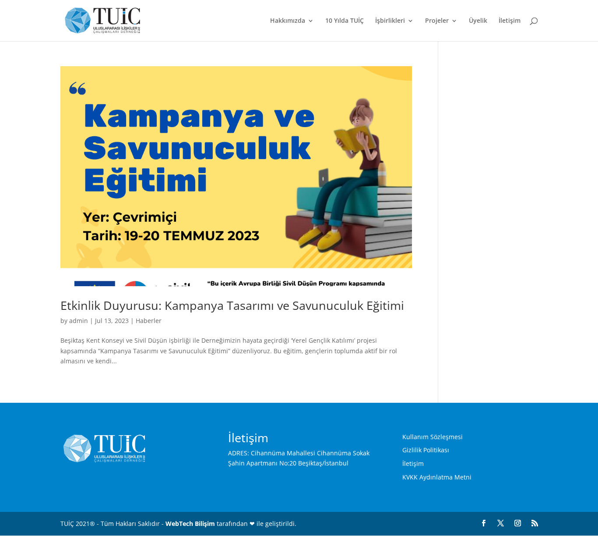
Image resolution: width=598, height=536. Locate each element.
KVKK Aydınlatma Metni (436, 477)
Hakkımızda (287, 21)
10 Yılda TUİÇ (344, 21)
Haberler (149, 320)
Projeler (437, 21)
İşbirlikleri (390, 21)
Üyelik (478, 21)
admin (78, 320)
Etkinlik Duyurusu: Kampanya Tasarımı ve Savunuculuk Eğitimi (232, 305)
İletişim (510, 21)
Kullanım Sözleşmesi (432, 437)
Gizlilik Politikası (425, 450)
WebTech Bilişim (190, 523)
